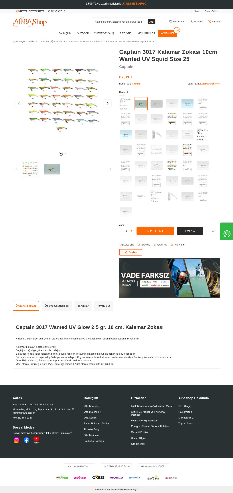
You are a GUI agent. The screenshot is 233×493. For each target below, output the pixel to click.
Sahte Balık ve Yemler (96, 423)
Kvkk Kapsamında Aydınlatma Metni (151, 405)
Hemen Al (189, 230)
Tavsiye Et (145, 244)
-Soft (98, 489)
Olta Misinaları (92, 435)
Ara (151, 21)
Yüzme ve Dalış (104, 33)
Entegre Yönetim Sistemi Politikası (150, 426)
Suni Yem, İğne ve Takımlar (54, 41)
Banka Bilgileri (139, 438)
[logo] (30, 21)
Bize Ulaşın (184, 405)
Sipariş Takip (211, 11)
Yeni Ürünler (146, 33)
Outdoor (83, 33)
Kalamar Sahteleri (80, 41)
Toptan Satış (185, 423)
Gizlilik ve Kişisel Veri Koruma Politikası (148, 413)
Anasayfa (20, 41)
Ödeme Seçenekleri (57, 305)
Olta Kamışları (92, 405)
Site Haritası (138, 443)
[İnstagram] (16, 440)
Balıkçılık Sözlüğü (94, 440)
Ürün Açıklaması (26, 305)
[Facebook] (26, 440)
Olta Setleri (90, 417)
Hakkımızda (185, 411)
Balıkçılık (65, 33)
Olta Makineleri (92, 411)
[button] (61, 153)
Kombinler (168, 33)
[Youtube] (36, 440)
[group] (63, 99)
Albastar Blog (91, 429)
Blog (196, 11)
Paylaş (133, 252)
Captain (126, 66)
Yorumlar (83, 305)
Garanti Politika (140, 432)
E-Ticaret (105, 489)
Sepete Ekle (155, 230)
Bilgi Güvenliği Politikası (144, 420)
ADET (121, 225)
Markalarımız (185, 417)
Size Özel (126, 33)
